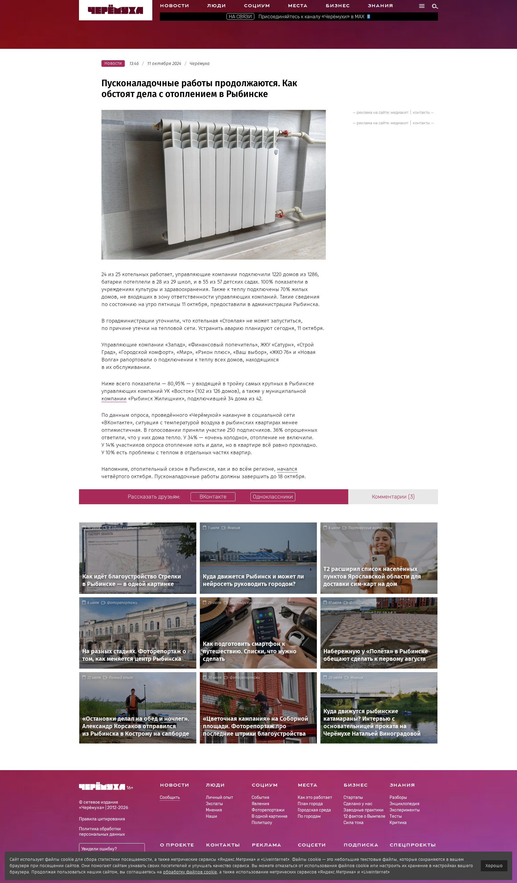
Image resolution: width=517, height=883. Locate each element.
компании (114, 398)
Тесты (396, 816)
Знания (380, 5)
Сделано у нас (357, 803)
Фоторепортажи (122, 603)
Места (298, 5)
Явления (260, 803)
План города (310, 803)
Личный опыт (121, 677)
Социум (257, 5)
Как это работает (315, 797)
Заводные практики (363, 810)
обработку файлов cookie (190, 872)
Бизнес (338, 5)
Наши (211, 816)
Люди (216, 5)
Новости (174, 5)
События (260, 797)
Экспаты (214, 803)
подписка (360, 845)
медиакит (399, 112)
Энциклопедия (404, 803)
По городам (309, 816)
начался (287, 469)
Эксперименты (405, 810)
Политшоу (262, 822)
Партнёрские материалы (370, 528)
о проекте (177, 845)
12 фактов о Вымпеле (364, 816)
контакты (421, 112)
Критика (398, 822)
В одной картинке (124, 528)
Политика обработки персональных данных (102, 831)
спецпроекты (413, 845)
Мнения (233, 528)
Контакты (223, 845)
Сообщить (170, 798)
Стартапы (353, 797)
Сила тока (353, 822)
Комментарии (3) (393, 496)
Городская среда (314, 810)
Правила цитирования (102, 819)
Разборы (398, 797)
